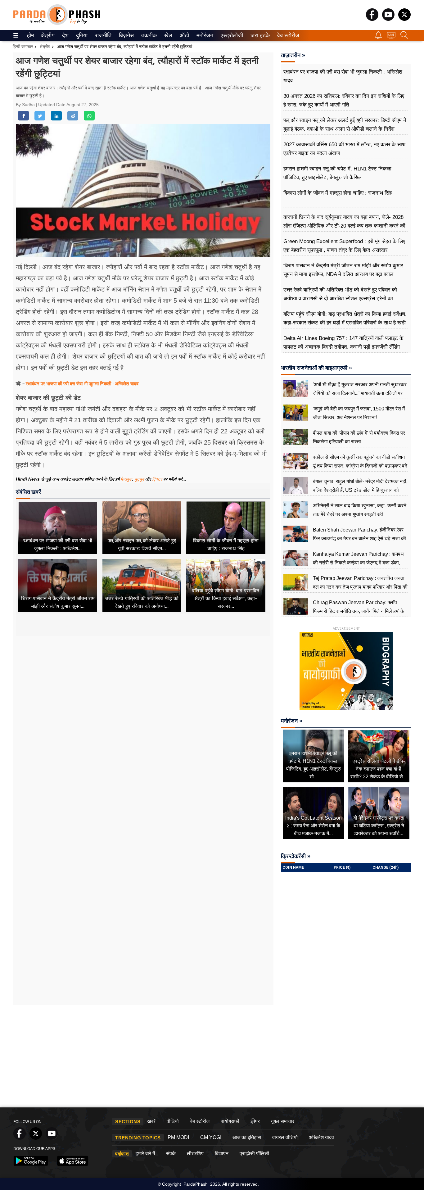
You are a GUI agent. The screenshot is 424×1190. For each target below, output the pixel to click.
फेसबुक (126, 479)
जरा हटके (259, 35)
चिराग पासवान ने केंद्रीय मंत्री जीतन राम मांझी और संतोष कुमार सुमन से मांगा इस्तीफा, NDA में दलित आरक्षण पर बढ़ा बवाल (343, 270)
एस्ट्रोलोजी (230, 35)
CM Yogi (210, 1137)
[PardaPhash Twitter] (404, 19)
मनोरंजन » (291, 721)
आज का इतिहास (246, 1137)
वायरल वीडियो (285, 1137)
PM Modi (178, 1137)
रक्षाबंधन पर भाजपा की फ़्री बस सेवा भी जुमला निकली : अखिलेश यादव (82, 383)
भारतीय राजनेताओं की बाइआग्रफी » (316, 368)
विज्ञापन (221, 1153)
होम (30, 35)
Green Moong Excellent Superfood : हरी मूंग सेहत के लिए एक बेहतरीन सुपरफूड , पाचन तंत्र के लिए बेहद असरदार (344, 245)
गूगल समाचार (282, 1121)
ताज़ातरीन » (293, 55)
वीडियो (173, 1121)
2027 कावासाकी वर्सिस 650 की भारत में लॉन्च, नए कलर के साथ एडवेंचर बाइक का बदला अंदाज (344, 149)
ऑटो (184, 35)
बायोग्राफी (230, 1121)
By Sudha (26, 104)
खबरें (151, 1121)
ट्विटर (157, 479)
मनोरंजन (203, 35)
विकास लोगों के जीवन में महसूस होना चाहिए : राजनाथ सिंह (337, 193)
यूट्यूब (139, 479)
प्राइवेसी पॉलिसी (254, 1153)
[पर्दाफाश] (56, 23)
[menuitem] (30, 35)
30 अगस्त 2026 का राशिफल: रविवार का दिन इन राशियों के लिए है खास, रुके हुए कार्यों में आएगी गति (343, 100)
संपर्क (171, 1153)
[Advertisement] (143, 694)
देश (65, 35)
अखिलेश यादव (321, 1137)
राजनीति (102, 35)
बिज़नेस (125, 35)
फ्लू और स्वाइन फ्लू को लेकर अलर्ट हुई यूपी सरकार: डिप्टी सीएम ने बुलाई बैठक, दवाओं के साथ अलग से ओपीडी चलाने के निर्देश (344, 124)
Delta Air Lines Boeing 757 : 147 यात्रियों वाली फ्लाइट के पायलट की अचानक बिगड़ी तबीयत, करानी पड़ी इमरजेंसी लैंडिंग (343, 342)
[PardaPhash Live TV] (391, 36)
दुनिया (81, 35)
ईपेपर (255, 1121)
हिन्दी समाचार (23, 46)
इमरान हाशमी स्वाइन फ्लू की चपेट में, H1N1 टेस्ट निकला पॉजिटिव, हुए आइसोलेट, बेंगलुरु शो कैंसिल (337, 173)
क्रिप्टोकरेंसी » (295, 856)
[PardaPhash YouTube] (388, 19)
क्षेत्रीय (47, 35)
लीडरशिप (195, 1153)
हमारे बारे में (145, 1153)
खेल (167, 35)
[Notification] (378, 37)
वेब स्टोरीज (286, 35)
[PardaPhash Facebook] (372, 19)
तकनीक (148, 35)
